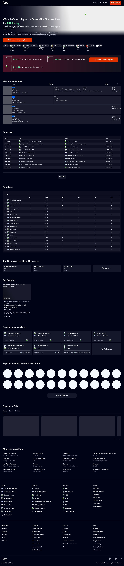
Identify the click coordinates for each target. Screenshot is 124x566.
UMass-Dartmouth (9, 469)
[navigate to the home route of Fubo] (5, 2)
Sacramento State (99, 459)
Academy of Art (38, 453)
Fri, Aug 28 (7, 141)
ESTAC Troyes (57, 45)
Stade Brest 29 (14, 220)
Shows (11, 411)
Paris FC (12, 235)
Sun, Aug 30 (8, 158)
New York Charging (9, 464)
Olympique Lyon (14, 209)
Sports (5, 411)
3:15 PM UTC (109, 144)
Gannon (65, 464)
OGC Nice (13, 232)
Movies (17, 411)
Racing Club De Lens (15, 203)
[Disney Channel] (7, 90)
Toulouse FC (45, 45)
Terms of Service (101, 563)
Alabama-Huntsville (69, 459)
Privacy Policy (112, 563)
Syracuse (66, 453)
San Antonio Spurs (39, 459)
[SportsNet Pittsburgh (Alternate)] (7, 110)
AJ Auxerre (13, 246)
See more (62, 176)
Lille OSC (91, 45)
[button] (115, 439)
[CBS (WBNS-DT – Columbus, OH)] (7, 119)
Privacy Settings (98, 547)
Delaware (96, 464)
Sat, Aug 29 (8, 144)
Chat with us (97, 550)
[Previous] (117, 84)
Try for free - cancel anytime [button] (17, 40)
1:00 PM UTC (109, 158)
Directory (120, 563)
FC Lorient (81, 45)
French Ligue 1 (16, 45)
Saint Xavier (67, 469)
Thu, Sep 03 (8, 167)
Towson (35, 464)
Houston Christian (39, 469)
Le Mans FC (13, 214)
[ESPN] (7, 100)
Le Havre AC (13, 238)
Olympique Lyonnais (31, 45)
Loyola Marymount (9, 453)
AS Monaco (13, 211)
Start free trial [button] (115, 2)
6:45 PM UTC (109, 141)
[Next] (120, 84)
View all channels (62, 395)
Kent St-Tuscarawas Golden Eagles (104, 453)
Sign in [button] (105, 2)
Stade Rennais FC (14, 223)
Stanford (6, 459)
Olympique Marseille (15, 200)
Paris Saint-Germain (15, 217)
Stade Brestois (70, 45)
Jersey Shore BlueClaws (101, 469)
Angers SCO (13, 241)
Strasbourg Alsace (15, 249)
